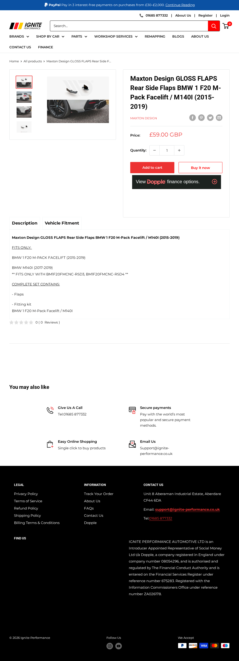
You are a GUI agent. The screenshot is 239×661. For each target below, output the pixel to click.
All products (33, 61)
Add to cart (152, 167)
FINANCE (45, 47)
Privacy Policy (26, 494)
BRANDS (16, 36)
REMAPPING (155, 36)
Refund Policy (26, 508)
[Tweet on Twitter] (210, 117)
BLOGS (178, 36)
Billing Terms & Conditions (37, 522)
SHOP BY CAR (47, 36)
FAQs (89, 508)
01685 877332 (157, 15)
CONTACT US (20, 47)
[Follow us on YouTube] (118, 646)
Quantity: (138, 150)
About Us (183, 15)
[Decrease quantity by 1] (154, 150)
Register (205, 15)
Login (225, 15)
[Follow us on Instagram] (109, 646)
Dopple (90, 522)
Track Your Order (98, 494)
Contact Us (93, 515)
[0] (226, 26)
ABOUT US (200, 36)
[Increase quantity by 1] (179, 150)
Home (14, 61)
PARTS (76, 36)
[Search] (214, 26)
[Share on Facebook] (192, 117)
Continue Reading (180, 5)
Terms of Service (28, 501)
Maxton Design (143, 118)
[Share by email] (219, 117)
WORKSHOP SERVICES (113, 36)
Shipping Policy (27, 515)
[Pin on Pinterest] (201, 117)
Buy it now (200, 167)
